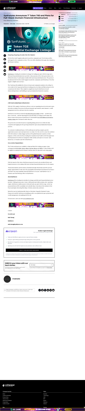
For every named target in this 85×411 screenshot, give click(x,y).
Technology (45, 395)
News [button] (45, 8)
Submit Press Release (7, 400)
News (60, 42)
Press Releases (67, 8)
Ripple (63, 42)
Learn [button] (60, 8)
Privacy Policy (49, 267)
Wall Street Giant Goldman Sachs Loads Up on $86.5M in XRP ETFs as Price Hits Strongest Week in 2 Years (67, 36)
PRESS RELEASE (7, 13)
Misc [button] (55, 8)
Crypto (63, 48)
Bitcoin (44, 400)
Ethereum (45, 402)
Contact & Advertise (7, 395)
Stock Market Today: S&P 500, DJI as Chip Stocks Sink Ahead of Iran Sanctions (68, 31)
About (4, 393)
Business (45, 393)
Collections (73, 8)
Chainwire (6, 23)
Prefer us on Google (50, 23)
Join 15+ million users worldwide (29, 250)
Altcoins (45, 403)
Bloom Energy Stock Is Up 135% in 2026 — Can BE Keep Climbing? (67, 27)
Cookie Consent (6, 403)
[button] (67, 8)
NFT (44, 398)
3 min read (12, 23)
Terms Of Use (5, 398)
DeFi (44, 397)
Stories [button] (50, 8)
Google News (5, 402)
